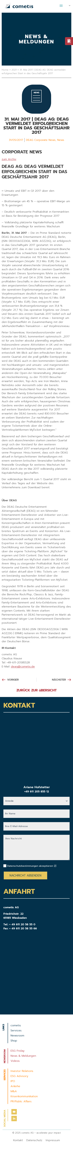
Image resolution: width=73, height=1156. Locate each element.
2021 (14, 70)
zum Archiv (9, 159)
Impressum (53, 1140)
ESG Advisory (19, 1076)
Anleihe (15, 1086)
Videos (15, 1061)
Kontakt (18, 1140)
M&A (14, 1091)
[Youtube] (14, 1111)
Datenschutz (34, 1140)
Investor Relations (22, 1071)
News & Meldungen (23, 1056)
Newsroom (17, 1036)
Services (16, 1030)
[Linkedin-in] (14, 1118)
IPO (13, 1081)
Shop (14, 1041)
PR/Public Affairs (21, 1101)
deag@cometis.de (23, 667)
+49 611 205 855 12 (36, 792)
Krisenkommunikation (24, 1096)
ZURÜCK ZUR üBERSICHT (36, 690)
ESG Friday (17, 1051)
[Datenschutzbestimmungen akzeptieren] (55, 866)
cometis (16, 1025)
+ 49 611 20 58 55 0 (22, 924)
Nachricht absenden (25, 875)
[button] (61, 5)
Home (5, 70)
